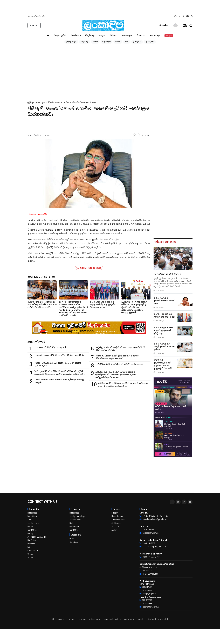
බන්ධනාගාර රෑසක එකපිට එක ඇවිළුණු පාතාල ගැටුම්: (60, 381)
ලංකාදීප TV (150, 42)
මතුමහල (89, 35)
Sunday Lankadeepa (77, 516)
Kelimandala (33, 550)
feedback (115, 526)
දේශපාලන (127, 35)
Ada (29, 519)
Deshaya (31, 533)
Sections (35, 25)
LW (29, 547)
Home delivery (117, 516)
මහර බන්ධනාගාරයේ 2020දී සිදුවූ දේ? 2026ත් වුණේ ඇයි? (58, 364)
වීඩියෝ (113, 35)
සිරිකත (95, 42)
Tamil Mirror (32, 530)
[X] (178, 502)
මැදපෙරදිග (106, 42)
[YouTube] (190, 502)
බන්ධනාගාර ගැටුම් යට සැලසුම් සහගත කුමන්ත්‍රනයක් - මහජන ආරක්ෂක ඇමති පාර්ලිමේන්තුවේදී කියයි (115, 375)
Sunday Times (33, 523)
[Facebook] (172, 502)
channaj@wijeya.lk (150, 574)
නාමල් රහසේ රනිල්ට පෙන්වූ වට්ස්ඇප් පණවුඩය (60, 355)
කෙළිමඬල (84, 42)
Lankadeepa (32, 512)
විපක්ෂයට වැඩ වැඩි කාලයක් (51, 347)
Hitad (72, 538)
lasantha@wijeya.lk (151, 606)
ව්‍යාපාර (141, 35)
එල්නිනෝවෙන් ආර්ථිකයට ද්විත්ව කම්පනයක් (120, 364)
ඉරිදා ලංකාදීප (71, 42)
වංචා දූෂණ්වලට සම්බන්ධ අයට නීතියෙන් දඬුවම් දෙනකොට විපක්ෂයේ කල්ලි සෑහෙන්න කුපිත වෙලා (59, 372)
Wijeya (30, 554)
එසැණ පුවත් (60, 35)
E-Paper (169, 35)
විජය (126, 42)
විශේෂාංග (76, 35)
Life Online (32, 540)
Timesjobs (74, 542)
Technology (154, 35)
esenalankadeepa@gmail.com (155, 519)
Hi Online (31, 543)
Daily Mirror (32, 516)
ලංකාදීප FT (137, 42)
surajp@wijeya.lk (149, 593)
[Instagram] (184, 502)
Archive (114, 530)
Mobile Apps (116, 523)
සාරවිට (117, 42)
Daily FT (31, 526)
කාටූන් (102, 35)
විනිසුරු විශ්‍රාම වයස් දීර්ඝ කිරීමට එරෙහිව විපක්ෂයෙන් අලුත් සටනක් (117, 357)
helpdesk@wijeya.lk (150, 533)
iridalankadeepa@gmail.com (154, 546)
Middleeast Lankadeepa (37, 537)
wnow (30, 557)
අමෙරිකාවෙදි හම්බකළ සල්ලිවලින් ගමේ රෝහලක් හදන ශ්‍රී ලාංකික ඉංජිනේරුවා (123, 384)
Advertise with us (118, 519)
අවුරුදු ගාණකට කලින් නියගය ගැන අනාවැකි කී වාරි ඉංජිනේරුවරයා (120, 349)
